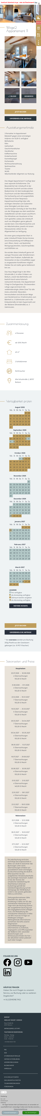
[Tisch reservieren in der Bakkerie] (38, 35)
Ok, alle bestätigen (30, 1112)
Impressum (7, 1068)
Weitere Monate (20, 606)
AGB (5, 1053)
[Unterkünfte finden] (38, 27)
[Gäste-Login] (38, 17)
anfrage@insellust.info (12, 1028)
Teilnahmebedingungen (12, 1083)
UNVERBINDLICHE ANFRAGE (20, 118)
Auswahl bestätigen (10, 1112)
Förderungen (8, 1086)
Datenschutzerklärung (12, 1059)
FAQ (5, 1049)
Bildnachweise (9, 1065)
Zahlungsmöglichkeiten (12, 1080)
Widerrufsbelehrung (11, 1062)
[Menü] (38, 3)
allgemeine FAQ (13, 999)
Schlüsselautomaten (11, 1077)
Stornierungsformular (12, 1056)
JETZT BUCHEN (20, 112)
